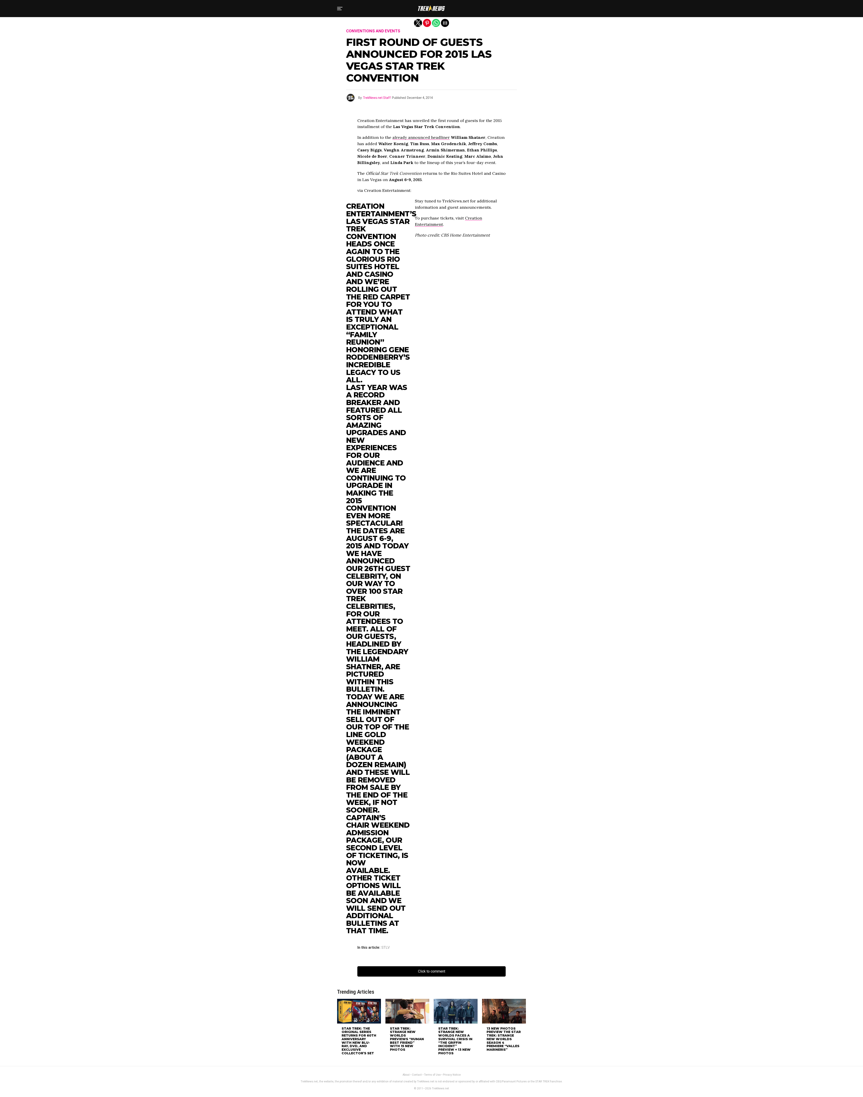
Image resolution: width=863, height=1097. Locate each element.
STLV (385, 947)
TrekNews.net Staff (377, 98)
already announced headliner (421, 137)
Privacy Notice (452, 1074)
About (406, 1074)
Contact (417, 1074)
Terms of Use (432, 1074)
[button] (340, 8)
